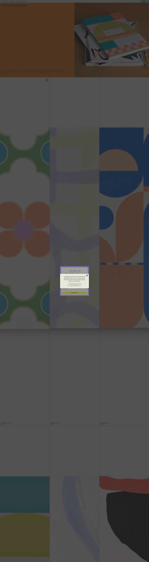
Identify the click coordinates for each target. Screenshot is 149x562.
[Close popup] (87, 275)
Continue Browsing (74, 284)
